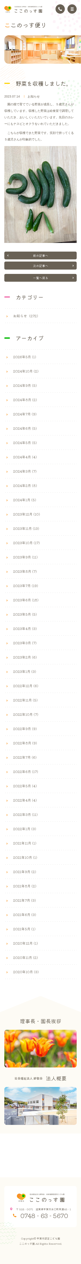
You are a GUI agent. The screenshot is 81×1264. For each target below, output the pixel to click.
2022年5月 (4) (25, 785)
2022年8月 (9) (25, 742)
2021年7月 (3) (24, 900)
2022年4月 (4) (25, 800)
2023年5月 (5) (25, 614)
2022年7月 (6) (25, 757)
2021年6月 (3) (24, 914)
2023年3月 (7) (25, 642)
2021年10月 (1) (25, 857)
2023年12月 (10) (26, 514)
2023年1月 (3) (24, 671)
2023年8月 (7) (25, 571)
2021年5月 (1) (24, 928)
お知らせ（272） (26, 315)
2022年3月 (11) (25, 814)
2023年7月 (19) (25, 585)
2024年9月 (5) (25, 385)
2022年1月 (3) (24, 828)
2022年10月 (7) (25, 714)
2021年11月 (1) (24, 843)
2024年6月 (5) (25, 428)
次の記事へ (40, 266)
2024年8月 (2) (25, 399)
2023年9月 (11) (25, 557)
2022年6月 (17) (25, 771)
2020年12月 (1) (25, 943)
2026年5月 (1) (24, 356)
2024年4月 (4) (25, 456)
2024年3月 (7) (25, 471)
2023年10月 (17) (26, 542)
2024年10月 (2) (25, 371)
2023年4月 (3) (25, 628)
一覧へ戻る (40, 278)
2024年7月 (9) (25, 413)
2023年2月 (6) (25, 657)
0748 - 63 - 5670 (44, 1215)
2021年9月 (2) (24, 871)
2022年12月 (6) (25, 685)
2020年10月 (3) (26, 971)
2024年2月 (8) (25, 485)
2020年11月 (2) (25, 957)
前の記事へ (40, 255)
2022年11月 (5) (25, 700)
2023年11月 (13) (26, 528)
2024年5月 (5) (25, 442)
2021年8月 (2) (24, 885)
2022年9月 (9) (25, 728)
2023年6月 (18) (25, 599)
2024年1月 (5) (24, 499)
